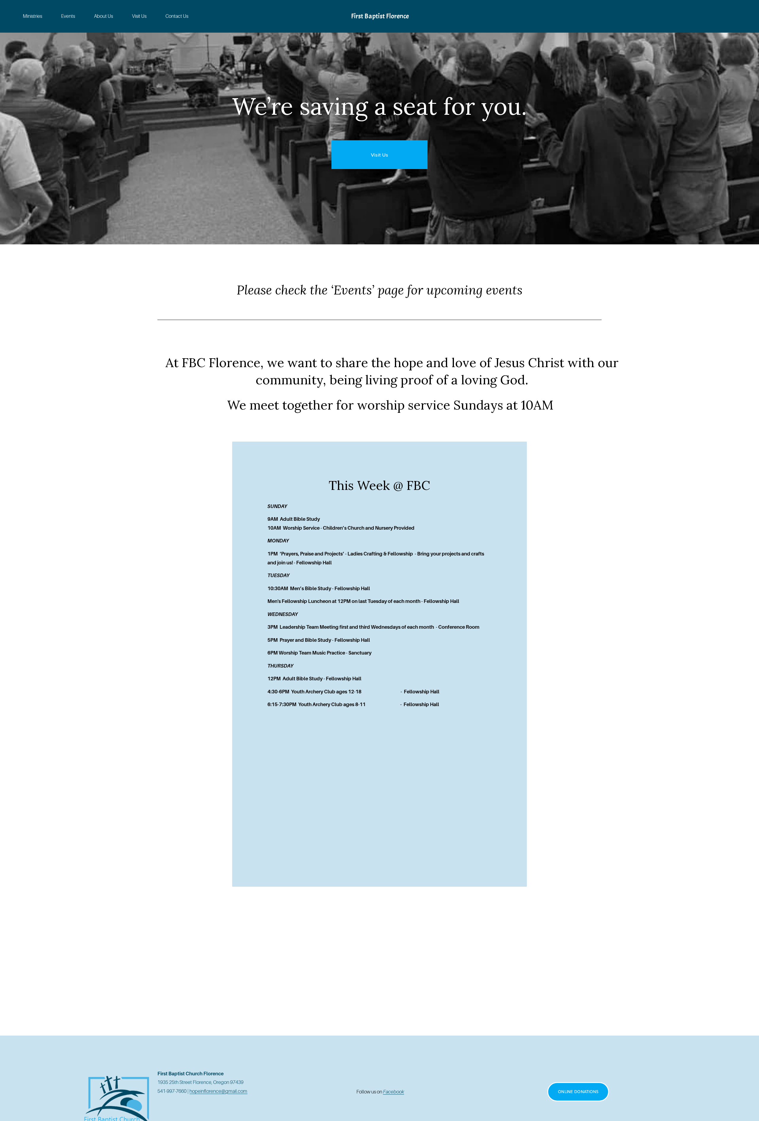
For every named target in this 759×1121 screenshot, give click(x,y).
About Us (103, 16)
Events (68, 16)
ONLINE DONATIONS (578, 1092)
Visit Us (139, 16)
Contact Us (176, 16)
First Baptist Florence (380, 16)
